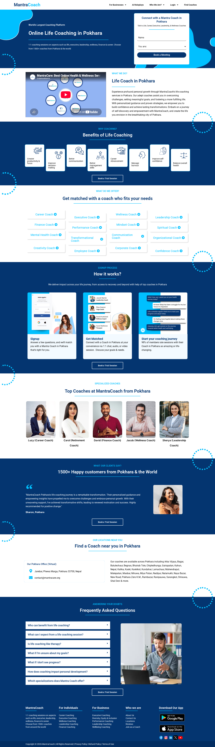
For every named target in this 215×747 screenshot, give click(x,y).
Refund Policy (94, 744)
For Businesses (116, 5)
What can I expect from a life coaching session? (55, 634)
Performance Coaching (102, 721)
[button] (46, 214)
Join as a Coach (133, 727)
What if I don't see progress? (44, 662)
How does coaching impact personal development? (58, 671)
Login (173, 5)
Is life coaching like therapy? (44, 643)
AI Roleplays (138, 5)
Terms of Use (108, 744)
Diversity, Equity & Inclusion (104, 718)
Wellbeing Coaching (101, 727)
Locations (130, 721)
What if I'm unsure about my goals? (48, 653)
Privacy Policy (81, 744)
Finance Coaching (67, 727)
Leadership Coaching (68, 724)
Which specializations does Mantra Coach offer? (56, 680)
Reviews (129, 724)
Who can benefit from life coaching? (49, 625)
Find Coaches (190, 5)
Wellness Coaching (67, 721)
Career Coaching (66, 715)
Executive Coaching (68, 718)
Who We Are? (155, 5)
